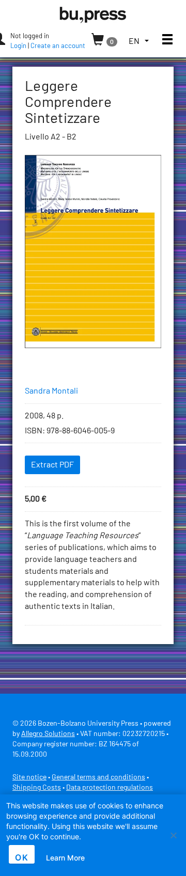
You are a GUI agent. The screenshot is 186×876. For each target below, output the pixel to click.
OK (21, 857)
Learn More (65, 857)
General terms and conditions (98, 777)
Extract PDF (52, 465)
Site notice (29, 777)
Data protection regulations (109, 787)
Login (18, 46)
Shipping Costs (36, 787)
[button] (139, 42)
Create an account (57, 46)
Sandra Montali (51, 391)
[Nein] (173, 835)
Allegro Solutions (48, 734)
